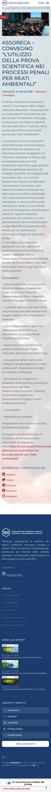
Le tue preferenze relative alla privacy (28, 783)
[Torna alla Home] (15, 3)
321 (34, 765)
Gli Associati (9, 610)
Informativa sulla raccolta (16, 788)
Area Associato (25, 744)
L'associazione (10, 595)
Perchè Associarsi (12, 625)
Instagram (11, 496)
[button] (43, 3)
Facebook (11, 491)
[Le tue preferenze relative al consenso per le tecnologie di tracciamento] (46, 787)
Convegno (8, 95)
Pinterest (10, 485)
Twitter (9, 480)
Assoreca (40, 91)
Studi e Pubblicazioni (14, 618)
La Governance (10, 603)
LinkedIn (10, 474)
